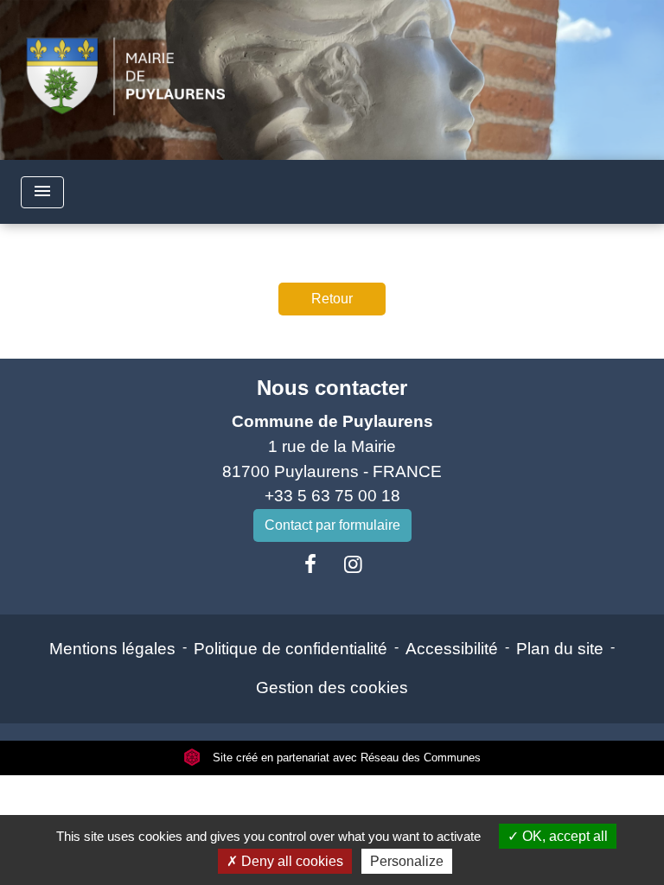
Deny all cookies (290, 861)
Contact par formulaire (332, 525)
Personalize (407, 861)
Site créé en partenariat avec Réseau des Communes (345, 757)
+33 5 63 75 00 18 (332, 496)
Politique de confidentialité (290, 649)
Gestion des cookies (332, 687)
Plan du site (559, 649)
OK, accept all (563, 836)
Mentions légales (112, 649)
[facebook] (310, 564)
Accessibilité (451, 649)
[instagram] (353, 564)
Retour (332, 298)
